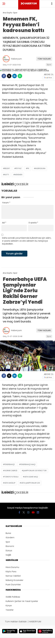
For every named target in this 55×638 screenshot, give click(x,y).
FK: (28, 168)
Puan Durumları (13, 584)
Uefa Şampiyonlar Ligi (30, 483)
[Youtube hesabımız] (33, 512)
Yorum (6, 202)
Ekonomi (10, 546)
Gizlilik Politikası (13, 596)
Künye (9, 605)
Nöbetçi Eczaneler (14, 580)
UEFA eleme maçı (31, 477)
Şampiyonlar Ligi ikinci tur (35, 470)
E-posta (33, 222)
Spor (49, 64)
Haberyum (16, 58)
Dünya (9, 550)
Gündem (10, 537)
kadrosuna (40, 168)
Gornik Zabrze (10, 470)
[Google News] (48, 77)
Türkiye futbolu (11, 477)
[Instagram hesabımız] (28, 512)
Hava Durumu (12, 567)
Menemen (18, 174)
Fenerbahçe (9, 464)
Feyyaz (18, 168)
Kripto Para (11, 571)
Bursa (8, 533)
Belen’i (7, 168)
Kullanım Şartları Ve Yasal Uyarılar (22, 601)
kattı (6, 174)
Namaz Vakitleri (13, 575)
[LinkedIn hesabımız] (38, 512)
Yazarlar (10, 609)
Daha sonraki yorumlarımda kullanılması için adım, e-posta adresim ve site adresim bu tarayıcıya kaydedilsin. (26, 241)
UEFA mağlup (9, 483)
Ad (4, 222)
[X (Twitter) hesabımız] (23, 512)
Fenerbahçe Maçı (27, 464)
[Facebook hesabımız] (19, 512)
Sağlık (8, 554)
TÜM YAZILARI (44, 58)
